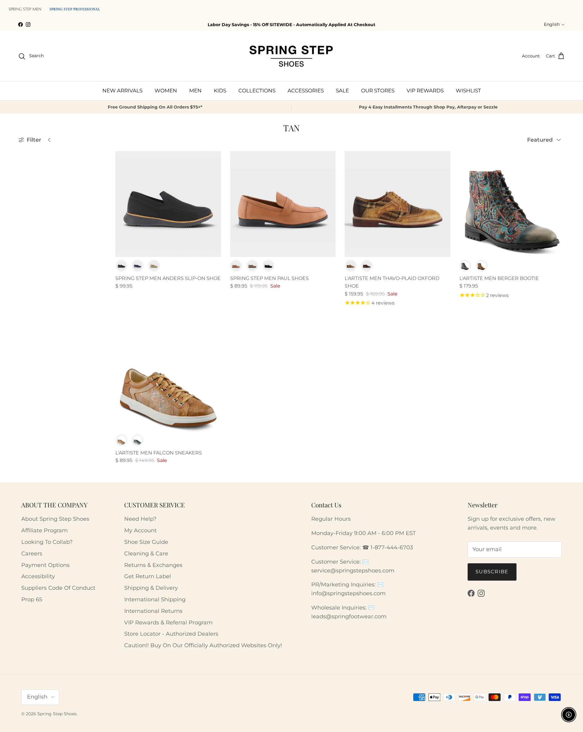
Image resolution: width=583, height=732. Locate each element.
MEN (195, 91)
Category (30, 195)
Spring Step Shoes (57, 713)
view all (85, 154)
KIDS (220, 91)
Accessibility (38, 576)
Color (26, 209)
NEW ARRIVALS (122, 91)
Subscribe (492, 572)
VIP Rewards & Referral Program (168, 622)
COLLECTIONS (256, 91)
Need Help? (140, 519)
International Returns (153, 611)
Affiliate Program (44, 530)
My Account (140, 530)
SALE (342, 91)
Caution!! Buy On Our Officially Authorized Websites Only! (203, 645)
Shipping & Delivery (151, 588)
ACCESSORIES (306, 91)
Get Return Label (147, 576)
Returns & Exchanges (153, 565)
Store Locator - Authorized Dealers (171, 633)
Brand (26, 169)
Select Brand (36, 181)
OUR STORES (377, 91)
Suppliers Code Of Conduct (58, 588)
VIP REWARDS (425, 91)
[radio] (121, 265)
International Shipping (155, 599)
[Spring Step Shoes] (291, 56)
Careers (31, 553)
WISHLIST (468, 91)
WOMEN (166, 91)
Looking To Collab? (47, 542)
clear (91, 209)
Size (24, 224)
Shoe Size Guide (146, 542)
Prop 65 (31, 599)
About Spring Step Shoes (55, 519)
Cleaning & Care (146, 553)
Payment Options (45, 565)
